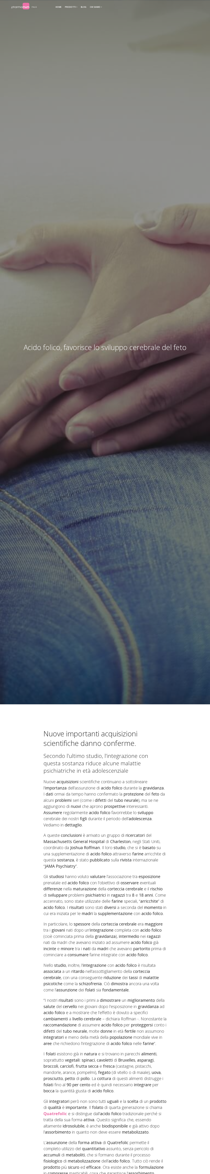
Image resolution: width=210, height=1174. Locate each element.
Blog (83, 7)
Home (59, 7)
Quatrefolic (55, 1113)
